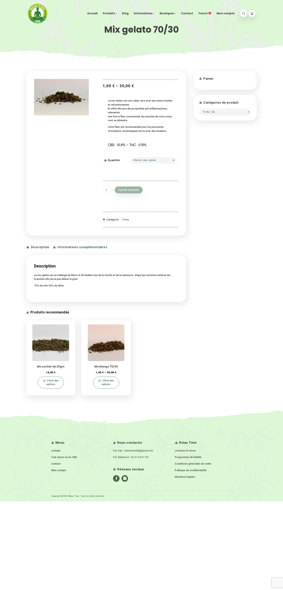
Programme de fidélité (188, 457)
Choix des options (52, 382)
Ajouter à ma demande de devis (132, 200)
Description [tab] (39, 247)
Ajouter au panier (129, 190)
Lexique (56, 450)
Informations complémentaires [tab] (82, 247)
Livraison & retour (185, 450)
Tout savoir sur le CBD (64, 457)
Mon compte (58, 470)
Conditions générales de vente (193, 463)
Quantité (114, 160)
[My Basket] (252, 13)
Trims (125, 219)
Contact (56, 463)
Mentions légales (185, 476)
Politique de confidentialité (191, 470)
